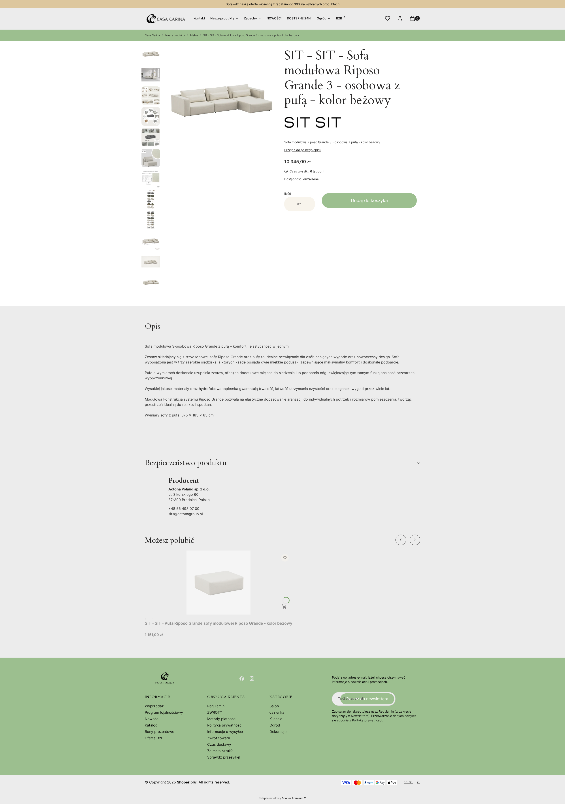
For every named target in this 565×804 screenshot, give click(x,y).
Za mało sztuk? (220, 751)
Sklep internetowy (281, 798)
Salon (274, 706)
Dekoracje (277, 731)
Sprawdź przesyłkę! (223, 757)
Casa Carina (152, 35)
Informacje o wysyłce (225, 731)
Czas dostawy (219, 744)
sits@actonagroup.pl (185, 514)
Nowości (152, 719)
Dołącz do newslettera (367, 698)
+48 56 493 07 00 (183, 508)
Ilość (287, 193)
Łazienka (276, 712)
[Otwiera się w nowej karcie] (241, 678)
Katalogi (151, 725)
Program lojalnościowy (164, 712)
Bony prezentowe (159, 731)
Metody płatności (221, 719)
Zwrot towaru (218, 738)
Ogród (274, 725)
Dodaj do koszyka (369, 200)
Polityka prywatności (224, 725)
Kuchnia (275, 719)
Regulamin (215, 706)
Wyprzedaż (154, 706)
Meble (194, 35)
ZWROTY (214, 712)
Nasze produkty (175, 35)
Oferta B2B (154, 738)
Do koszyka (284, 606)
